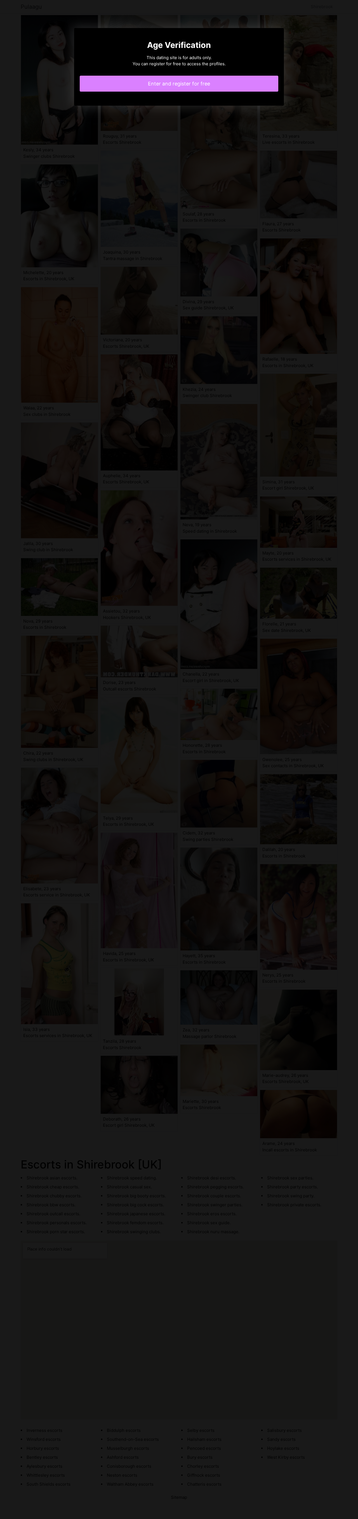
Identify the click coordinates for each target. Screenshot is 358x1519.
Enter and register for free (179, 84)
